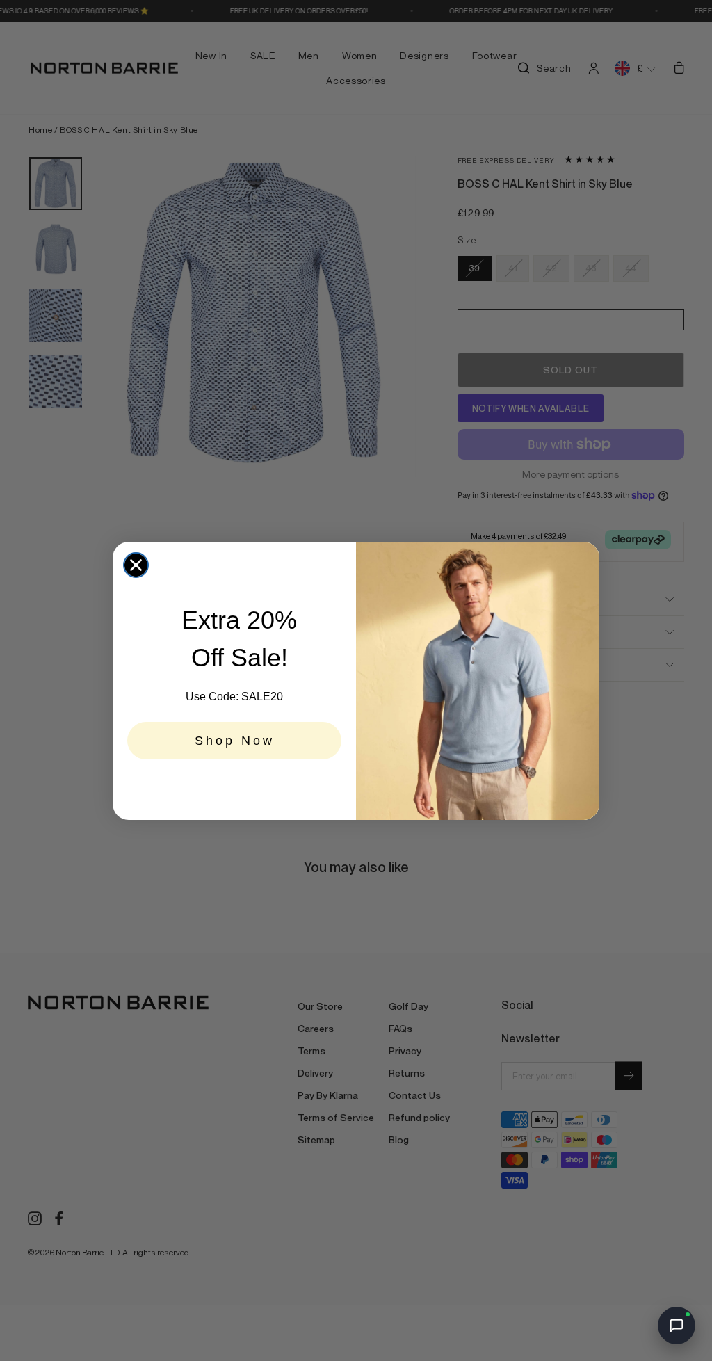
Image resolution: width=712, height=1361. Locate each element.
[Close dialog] (136, 565)
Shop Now (235, 741)
